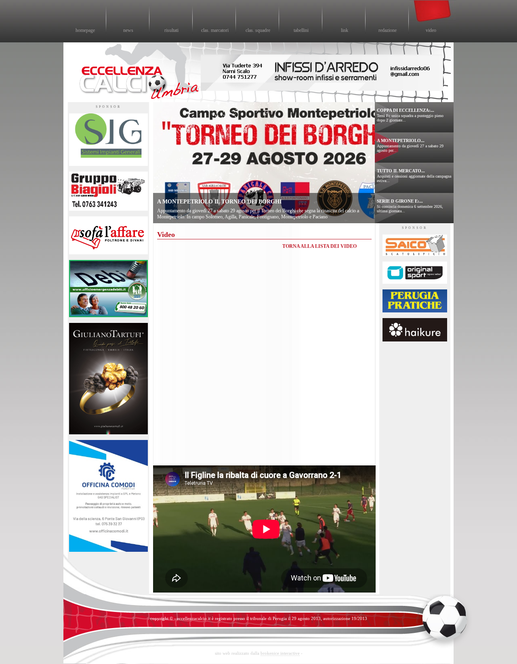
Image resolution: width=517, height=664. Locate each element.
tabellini (301, 30)
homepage (85, 30)
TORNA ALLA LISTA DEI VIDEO (319, 246)
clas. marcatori (215, 30)
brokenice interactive (280, 653)
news (128, 30)
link (344, 30)
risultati (171, 30)
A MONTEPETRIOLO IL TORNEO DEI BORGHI (219, 202)
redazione (387, 30)
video (431, 30)
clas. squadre (258, 30)
